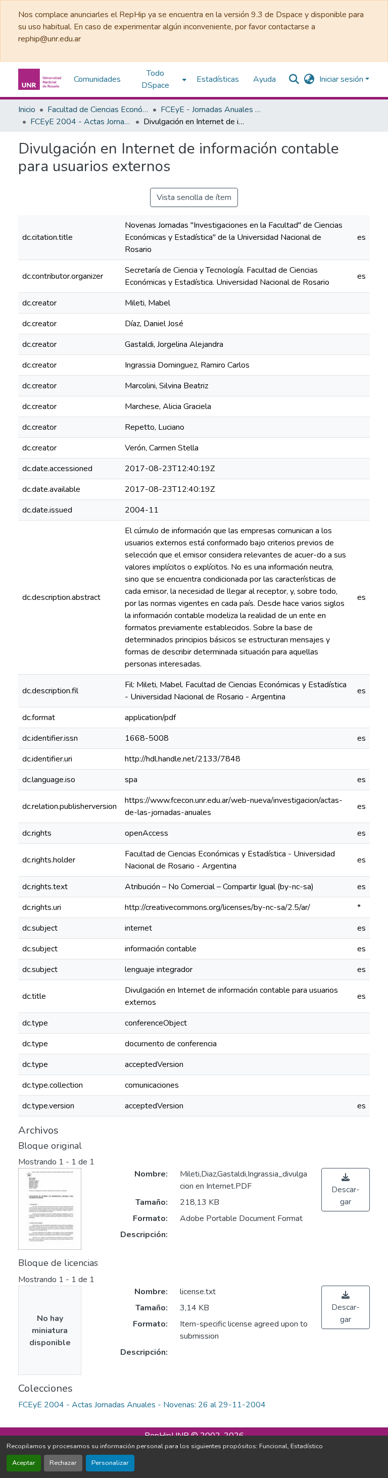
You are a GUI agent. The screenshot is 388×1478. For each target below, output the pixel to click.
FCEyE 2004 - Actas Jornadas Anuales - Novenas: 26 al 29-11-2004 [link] (80, 121)
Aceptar (23, 1462)
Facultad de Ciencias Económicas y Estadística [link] (98, 109)
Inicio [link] (26, 109)
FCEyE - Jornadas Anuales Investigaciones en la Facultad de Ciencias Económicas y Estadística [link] (211, 109)
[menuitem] (158, 79)
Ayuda (264, 79)
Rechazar (63, 1462)
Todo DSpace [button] (155, 79)
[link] (345, 1189)
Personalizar (110, 1462)
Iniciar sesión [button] (342, 79)
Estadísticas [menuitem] (218, 79)
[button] (41, 79)
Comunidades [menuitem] (97, 79)
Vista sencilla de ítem (194, 197)
